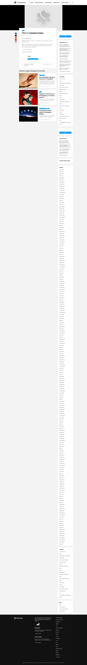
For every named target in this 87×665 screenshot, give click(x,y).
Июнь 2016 (61, 372)
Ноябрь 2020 (61, 308)
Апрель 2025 (61, 202)
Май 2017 (61, 349)
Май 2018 (61, 337)
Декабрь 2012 (61, 459)
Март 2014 (61, 428)
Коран (60, 103)
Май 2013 (61, 448)
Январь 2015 (61, 407)
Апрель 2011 (61, 500)
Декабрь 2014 (61, 409)
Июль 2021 (61, 293)
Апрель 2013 (61, 450)
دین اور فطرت (58, 656)
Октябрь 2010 (61, 512)
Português (58, 638)
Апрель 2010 (61, 525)
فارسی (57, 640)
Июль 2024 (61, 221)
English (57, 623)
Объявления (61, 114)
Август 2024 (61, 219)
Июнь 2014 (61, 421)
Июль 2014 (61, 419)
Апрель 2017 (61, 351)
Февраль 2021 (61, 301)
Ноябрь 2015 (61, 386)
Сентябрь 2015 (62, 390)
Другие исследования (43, 108)
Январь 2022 (61, 281)
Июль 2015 (61, 395)
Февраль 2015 (61, 405)
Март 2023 (61, 254)
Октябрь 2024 (61, 215)
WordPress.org (62, 611)
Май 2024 (61, 225)
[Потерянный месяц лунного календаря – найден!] (28, 113)
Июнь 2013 (61, 446)
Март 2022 (61, 279)
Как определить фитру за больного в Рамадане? (47, 78)
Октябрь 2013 (61, 438)
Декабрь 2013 (61, 434)
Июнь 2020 (61, 316)
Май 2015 (61, 399)
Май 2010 (61, 523)
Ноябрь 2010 (61, 510)
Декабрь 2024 (61, 210)
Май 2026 (61, 175)
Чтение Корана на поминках (64, 71)
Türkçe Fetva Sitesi (59, 619)
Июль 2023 (61, 246)
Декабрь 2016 (61, 359)
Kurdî (57, 646)
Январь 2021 (61, 304)
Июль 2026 (61, 171)
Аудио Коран (56, 2)
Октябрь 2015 (61, 388)
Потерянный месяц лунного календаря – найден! (45, 112)
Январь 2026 (61, 184)
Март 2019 (61, 324)
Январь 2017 (61, 357)
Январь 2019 (61, 328)
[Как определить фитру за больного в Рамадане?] (28, 80)
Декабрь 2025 (61, 186)
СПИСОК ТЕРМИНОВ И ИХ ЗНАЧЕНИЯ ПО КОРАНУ (64, 56)
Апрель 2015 (61, 401)
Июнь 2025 (61, 198)
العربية (57, 625)
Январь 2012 (61, 481)
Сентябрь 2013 (62, 440)
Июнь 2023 (61, 248)
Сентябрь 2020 (62, 312)
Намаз (60, 107)
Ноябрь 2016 (61, 361)
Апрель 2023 (61, 252)
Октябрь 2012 (61, 463)
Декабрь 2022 (61, 260)
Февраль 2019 (61, 326)
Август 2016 (61, 368)
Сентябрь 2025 (62, 192)
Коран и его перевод (63, 58)
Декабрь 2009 (61, 533)
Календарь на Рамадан (63, 101)
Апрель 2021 (61, 297)
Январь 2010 (61, 531)
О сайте (31, 2)
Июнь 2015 (61, 397)
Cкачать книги (62, 78)
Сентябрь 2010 (62, 514)
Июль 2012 (61, 469)
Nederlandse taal (59, 648)
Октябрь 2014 (61, 413)
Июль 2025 (61, 196)
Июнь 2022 (61, 273)
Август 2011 (61, 492)
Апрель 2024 (61, 227)
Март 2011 (61, 502)
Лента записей (62, 606)
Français (57, 630)
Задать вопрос (64, 2)
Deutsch (57, 632)
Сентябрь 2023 (62, 241)
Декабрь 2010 (61, 508)
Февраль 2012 (61, 479)
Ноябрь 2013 (61, 436)
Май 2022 (61, 275)
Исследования (48, 2)
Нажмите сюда (38, 633)
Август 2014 (61, 417)
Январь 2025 (61, 208)
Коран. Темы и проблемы (64, 105)
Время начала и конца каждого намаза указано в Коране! (65, 61)
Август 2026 (61, 169)
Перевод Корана (39, 2)
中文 (56, 642)
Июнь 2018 (61, 335)
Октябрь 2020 (61, 310)
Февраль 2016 (61, 380)
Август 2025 (61, 194)
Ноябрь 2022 (61, 262)
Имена (60, 97)
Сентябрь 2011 (62, 490)
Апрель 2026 (61, 177)
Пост (23, 30)
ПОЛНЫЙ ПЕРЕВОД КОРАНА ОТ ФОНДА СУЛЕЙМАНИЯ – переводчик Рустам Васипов (65, 49)
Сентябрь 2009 (62, 539)
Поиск (65, 36)
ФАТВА (57, 634)
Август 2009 (61, 541)
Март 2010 (61, 527)
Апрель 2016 (61, 376)
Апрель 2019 (61, 322)
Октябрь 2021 (61, 287)
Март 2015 (61, 403)
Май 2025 (61, 200)
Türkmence (58, 654)
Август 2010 (61, 517)
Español (57, 644)
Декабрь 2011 (61, 483)
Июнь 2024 (61, 223)
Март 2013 (61, 452)
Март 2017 (61, 353)
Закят (40, 75)
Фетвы (60, 124)
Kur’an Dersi (58, 621)
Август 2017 (61, 345)
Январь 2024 (61, 233)
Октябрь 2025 (61, 190)
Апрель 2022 (61, 277)
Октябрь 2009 (61, 537)
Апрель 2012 (61, 475)
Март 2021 (61, 299)
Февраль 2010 (61, 529)
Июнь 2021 (61, 295)
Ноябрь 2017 (61, 341)
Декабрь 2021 (61, 283)
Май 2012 (61, 473)
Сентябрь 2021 (62, 289)
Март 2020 (61, 318)
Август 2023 (61, 244)
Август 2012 (61, 467)
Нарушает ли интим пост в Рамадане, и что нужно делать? (47, 95)
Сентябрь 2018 (62, 332)
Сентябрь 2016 (62, 366)
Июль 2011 (61, 494)
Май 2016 (61, 374)
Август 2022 (61, 268)
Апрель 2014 (61, 426)
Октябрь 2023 (61, 239)
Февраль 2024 (61, 231)
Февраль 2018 (61, 339)
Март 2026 (61, 179)
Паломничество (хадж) (63, 116)
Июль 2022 (61, 270)
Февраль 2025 (61, 206)
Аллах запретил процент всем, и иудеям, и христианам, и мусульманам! (65, 65)
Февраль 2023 (61, 256)
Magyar (57, 652)
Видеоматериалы (62, 89)
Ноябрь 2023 (61, 237)
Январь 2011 (61, 506)
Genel (60, 553)
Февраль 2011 (61, 504)
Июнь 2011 (61, 496)
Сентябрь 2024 (62, 217)
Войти (60, 604)
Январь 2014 (61, 432)
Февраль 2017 (61, 355)
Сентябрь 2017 (62, 343)
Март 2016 (61, 378)
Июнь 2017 (61, 347)
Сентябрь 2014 (62, 415)
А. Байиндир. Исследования (64, 83)
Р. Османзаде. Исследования (65, 122)
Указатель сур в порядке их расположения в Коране (64, 53)
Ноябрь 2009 (61, 535)
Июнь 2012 (61, 471)
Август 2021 (61, 291)
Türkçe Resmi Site (59, 617)
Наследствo (61, 582)
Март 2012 (61, 477)
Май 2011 (61, 498)
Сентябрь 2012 (62, 465)
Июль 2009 (61, 543)
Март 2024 (61, 229)
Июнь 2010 (61, 521)
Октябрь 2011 (61, 488)
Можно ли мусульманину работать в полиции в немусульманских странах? (64, 45)
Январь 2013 (61, 457)
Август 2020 (61, 314)
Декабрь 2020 (61, 306)
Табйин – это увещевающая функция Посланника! (64, 69)
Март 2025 (61, 204)
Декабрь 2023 (61, 235)
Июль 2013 (61, 444)
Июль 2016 (61, 370)
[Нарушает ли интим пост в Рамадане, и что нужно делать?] (28, 97)
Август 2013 (61, 442)
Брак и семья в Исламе (63, 87)
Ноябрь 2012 (61, 461)
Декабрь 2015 (61, 384)
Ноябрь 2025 (61, 188)
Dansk (57, 650)
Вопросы (61, 91)
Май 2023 (61, 250)
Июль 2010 (61, 519)
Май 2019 (61, 320)
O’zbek (57, 636)
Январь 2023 (61, 258)
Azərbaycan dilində (59, 627)
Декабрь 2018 (61, 330)
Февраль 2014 (61, 430)
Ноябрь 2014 (61, 411)
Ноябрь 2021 (61, 285)
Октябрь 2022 (61, 264)
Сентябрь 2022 (62, 266)
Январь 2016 (61, 382)
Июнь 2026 (61, 173)
